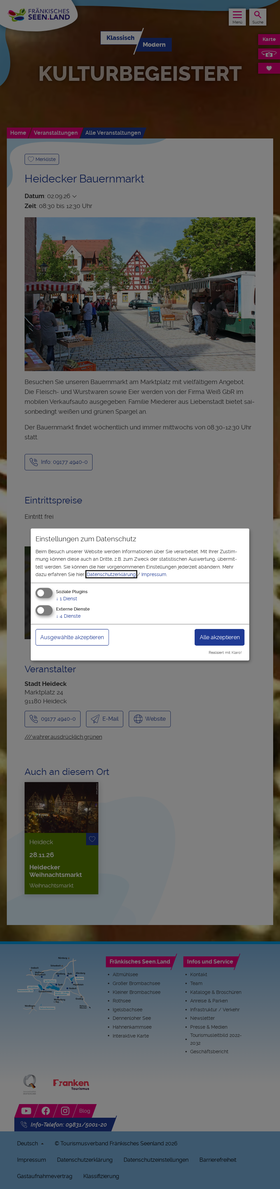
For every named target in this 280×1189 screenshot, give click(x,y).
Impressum (153, 574)
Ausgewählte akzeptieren (72, 637)
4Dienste (68, 616)
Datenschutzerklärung (111, 574)
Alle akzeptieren (220, 637)
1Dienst (66, 598)
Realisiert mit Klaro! (225, 652)
